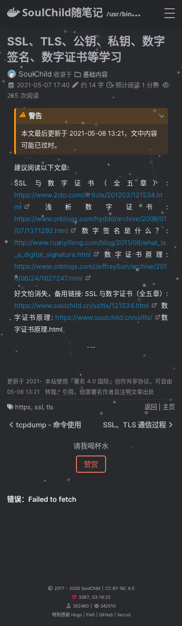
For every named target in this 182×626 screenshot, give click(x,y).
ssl (38, 407)
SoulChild (34, 74)
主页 (169, 407)
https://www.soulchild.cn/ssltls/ (103, 317)
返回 (150, 407)
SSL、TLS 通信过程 (134, 424)
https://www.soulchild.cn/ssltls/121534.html (81, 305)
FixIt (90, 614)
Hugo (76, 614)
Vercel (123, 614)
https (23, 407)
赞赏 (91, 464)
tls (49, 407)
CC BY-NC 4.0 (119, 588)
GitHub (106, 614)
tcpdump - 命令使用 (48, 424)
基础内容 (94, 74)
